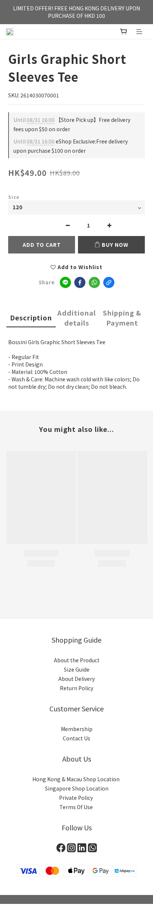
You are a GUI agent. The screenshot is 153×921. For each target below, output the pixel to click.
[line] (65, 282)
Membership (76, 729)
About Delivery (76, 678)
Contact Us (76, 738)
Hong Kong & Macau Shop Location (76, 779)
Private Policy (76, 797)
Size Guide (76, 669)
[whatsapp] (94, 282)
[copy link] (108, 282)
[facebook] (79, 282)
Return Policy (76, 688)
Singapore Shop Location (76, 788)
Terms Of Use (76, 807)
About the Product (77, 660)
